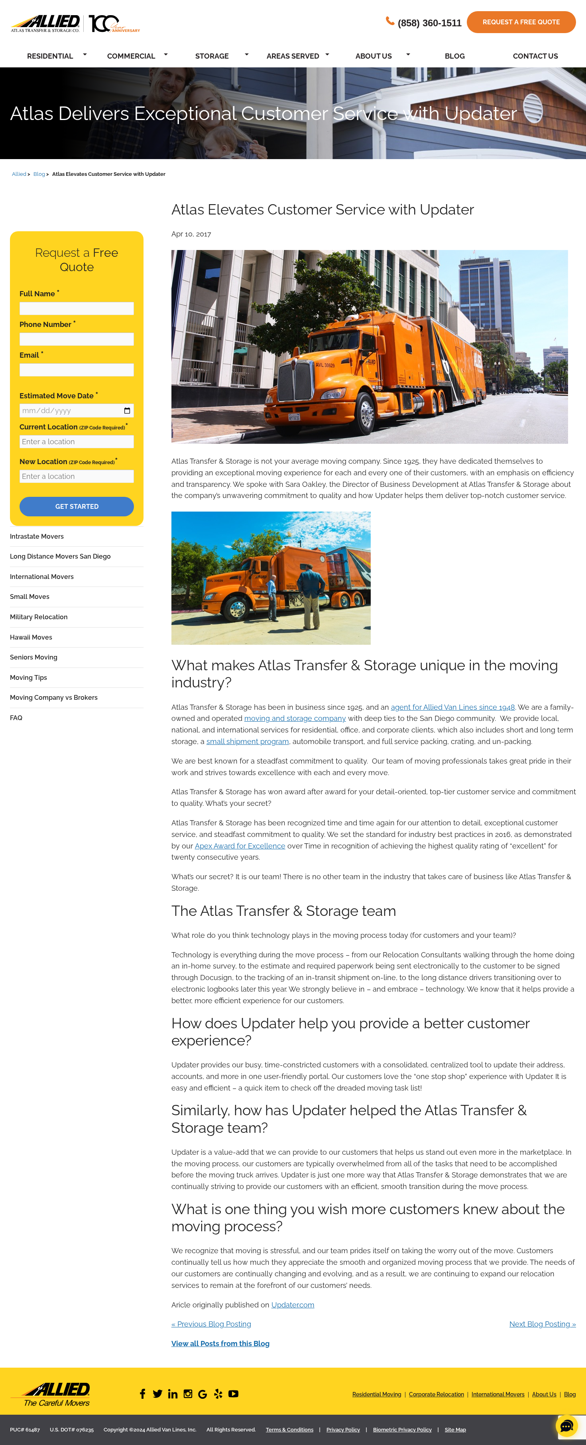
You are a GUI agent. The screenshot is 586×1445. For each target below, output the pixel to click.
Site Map (455, 1430)
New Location (69, 461)
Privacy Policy (343, 1430)
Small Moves (29, 596)
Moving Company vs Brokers (54, 697)
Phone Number (48, 324)
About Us (374, 56)
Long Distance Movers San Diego (60, 556)
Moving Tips (28, 677)
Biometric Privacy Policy (402, 1430)
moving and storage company (295, 718)
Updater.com (293, 1305)
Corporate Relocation (436, 1394)
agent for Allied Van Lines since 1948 (453, 707)
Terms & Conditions (289, 1430)
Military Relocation (39, 617)
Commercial (131, 56)
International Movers (42, 577)
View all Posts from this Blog (220, 1343)
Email (32, 355)
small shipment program (247, 741)
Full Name (40, 293)
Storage (212, 56)
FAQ (16, 718)
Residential (50, 56)
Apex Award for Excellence (240, 846)
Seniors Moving (33, 657)
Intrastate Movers (37, 536)
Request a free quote (521, 22)
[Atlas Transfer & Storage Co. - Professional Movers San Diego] (74, 1394)
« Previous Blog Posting (211, 1324)
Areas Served (293, 56)
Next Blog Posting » (542, 1324)
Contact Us (535, 56)
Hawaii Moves (31, 637)
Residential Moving (376, 1394)
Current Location (74, 426)
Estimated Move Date (59, 395)
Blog (455, 56)
